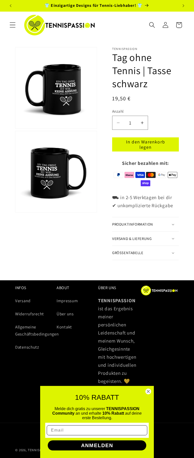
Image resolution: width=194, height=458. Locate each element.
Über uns (65, 314)
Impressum (67, 300)
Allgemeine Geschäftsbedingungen (37, 330)
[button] (12, 25)
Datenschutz (27, 347)
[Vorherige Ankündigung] (10, 5)
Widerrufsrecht (29, 314)
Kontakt (64, 327)
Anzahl (118, 111)
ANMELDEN (97, 445)
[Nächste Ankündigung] (183, 5)
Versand (23, 300)
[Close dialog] (148, 391)
